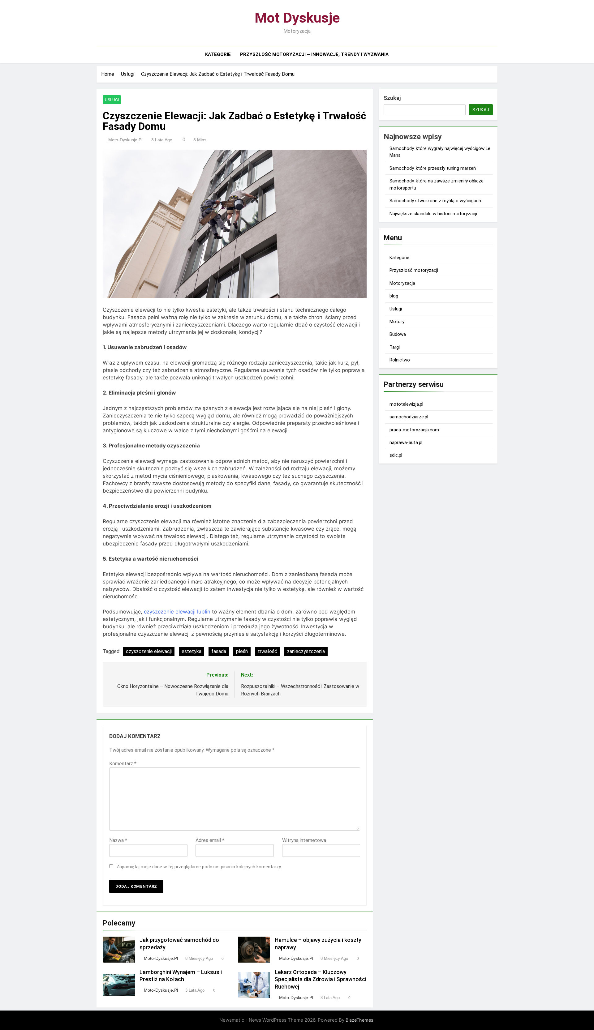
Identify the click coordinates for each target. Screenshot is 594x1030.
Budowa (398, 334)
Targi (395, 347)
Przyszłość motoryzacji (414, 270)
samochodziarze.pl (409, 417)
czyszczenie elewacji (149, 651)
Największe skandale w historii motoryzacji (433, 213)
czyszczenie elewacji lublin (177, 612)
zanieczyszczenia (306, 651)
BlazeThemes (359, 1020)
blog (394, 296)
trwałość (267, 651)
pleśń (242, 651)
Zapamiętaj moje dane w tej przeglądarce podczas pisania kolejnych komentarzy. (199, 867)
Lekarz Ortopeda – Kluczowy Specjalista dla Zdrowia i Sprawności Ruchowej (320, 979)
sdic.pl (396, 455)
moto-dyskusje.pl (125, 139)
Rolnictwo (400, 360)
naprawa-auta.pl (406, 442)
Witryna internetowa (304, 840)
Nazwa (118, 840)
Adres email (210, 840)
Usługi (112, 100)
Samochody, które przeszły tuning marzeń (433, 168)
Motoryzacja (402, 283)
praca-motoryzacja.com (414, 430)
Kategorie (218, 54)
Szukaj (392, 98)
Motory (397, 321)
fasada (218, 651)
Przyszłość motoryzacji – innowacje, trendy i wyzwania (314, 54)
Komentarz (122, 764)
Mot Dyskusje (297, 18)
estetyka (191, 651)
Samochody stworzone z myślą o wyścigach (435, 200)
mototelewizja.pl (406, 404)
